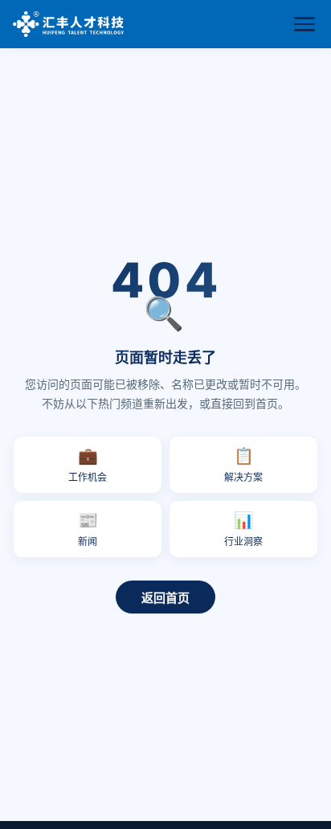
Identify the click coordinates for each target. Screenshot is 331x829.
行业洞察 (243, 529)
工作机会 (87, 464)
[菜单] (304, 24)
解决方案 (243, 464)
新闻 (88, 529)
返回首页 (165, 597)
